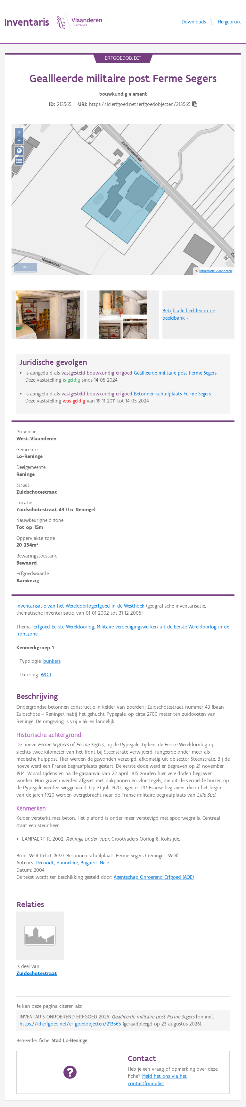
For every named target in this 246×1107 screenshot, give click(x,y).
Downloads (194, 21)
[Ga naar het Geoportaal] (19, 151)
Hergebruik (229, 21)
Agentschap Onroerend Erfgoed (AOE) (154, 877)
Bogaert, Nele (94, 863)
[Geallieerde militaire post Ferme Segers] (123, 314)
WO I (46, 674)
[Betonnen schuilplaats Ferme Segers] (48, 314)
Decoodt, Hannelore (57, 863)
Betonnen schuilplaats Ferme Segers (172, 394)
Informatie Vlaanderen (215, 271)
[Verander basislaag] (19, 161)
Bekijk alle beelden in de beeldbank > (188, 314)
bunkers (52, 661)
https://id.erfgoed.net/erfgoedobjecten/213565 (70, 1024)
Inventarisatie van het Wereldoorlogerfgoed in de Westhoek (80, 606)
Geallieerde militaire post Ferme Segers (175, 373)
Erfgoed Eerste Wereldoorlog (63, 627)
